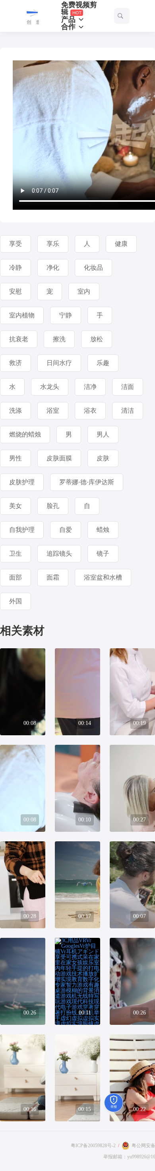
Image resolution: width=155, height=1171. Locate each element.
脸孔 (52, 505)
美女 (15, 505)
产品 (69, 19)
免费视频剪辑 (79, 8)
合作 (69, 27)
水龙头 (49, 386)
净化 (52, 267)
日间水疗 (59, 362)
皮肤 (103, 458)
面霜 (52, 577)
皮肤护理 (22, 482)
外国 (15, 601)
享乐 (52, 243)
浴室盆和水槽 (103, 577)
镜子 (103, 553)
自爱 (65, 529)
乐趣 (103, 362)
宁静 (65, 315)
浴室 (52, 410)
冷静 (15, 267)
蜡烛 (103, 529)
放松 (96, 339)
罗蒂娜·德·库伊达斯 (86, 482)
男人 (103, 434)
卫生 (15, 553)
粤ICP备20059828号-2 (93, 1145)
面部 (15, 577)
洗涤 (15, 410)
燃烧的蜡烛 (25, 434)
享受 (15, 243)
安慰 (15, 291)
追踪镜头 (59, 553)
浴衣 (90, 410)
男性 (15, 458)
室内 (84, 291)
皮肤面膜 (59, 458)
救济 (15, 362)
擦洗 (59, 339)
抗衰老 (18, 339)
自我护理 (22, 529)
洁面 (127, 386)
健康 (121, 243)
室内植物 (22, 315)
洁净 (90, 386)
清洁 (127, 410)
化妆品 (93, 267)
